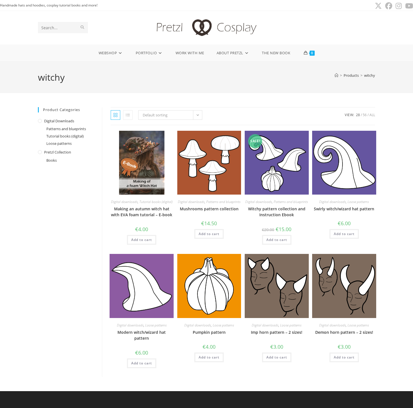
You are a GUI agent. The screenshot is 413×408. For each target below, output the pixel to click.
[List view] (128, 115)
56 (365, 114)
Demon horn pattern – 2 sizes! (344, 332)
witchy (369, 75)
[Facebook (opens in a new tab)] (389, 6)
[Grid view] (115, 115)
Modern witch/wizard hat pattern (141, 335)
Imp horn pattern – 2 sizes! (276, 332)
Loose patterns (59, 143)
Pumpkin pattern (209, 332)
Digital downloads (59, 120)
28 (358, 114)
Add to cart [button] (141, 239)
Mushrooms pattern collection (209, 208)
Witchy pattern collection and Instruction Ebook (276, 211)
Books (51, 160)
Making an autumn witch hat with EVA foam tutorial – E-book (141, 211)
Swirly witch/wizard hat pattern (344, 208)
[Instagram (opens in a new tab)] (398, 6)
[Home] (336, 75)
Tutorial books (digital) (65, 136)
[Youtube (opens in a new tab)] (408, 6)
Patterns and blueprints (66, 128)
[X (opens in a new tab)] (378, 6)
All (372, 114)
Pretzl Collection (57, 152)
